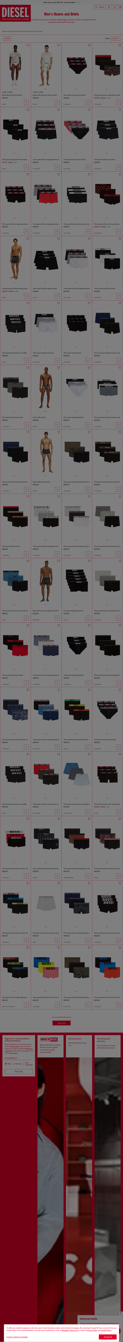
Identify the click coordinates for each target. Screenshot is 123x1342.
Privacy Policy (92, 1330)
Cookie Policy (106, 1330)
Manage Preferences (70, 1330)
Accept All (108, 1337)
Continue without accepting (17, 1337)
